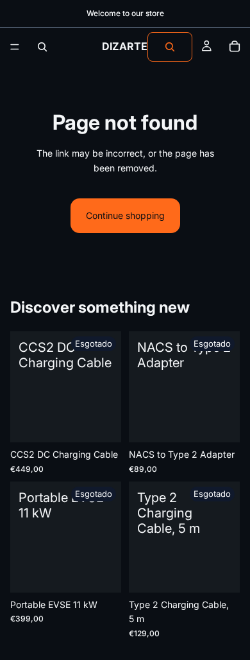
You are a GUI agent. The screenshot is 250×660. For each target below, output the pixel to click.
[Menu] (14, 47)
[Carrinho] (235, 47)
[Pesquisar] (42, 47)
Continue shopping (125, 215)
